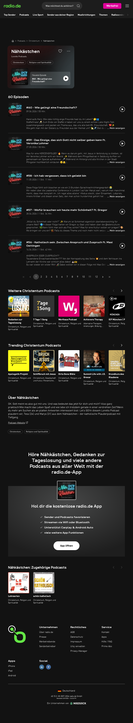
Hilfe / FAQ (107, 642)
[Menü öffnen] (127, 6)
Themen (103, 15)
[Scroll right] (128, 15)
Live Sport (38, 15)
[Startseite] (13, 41)
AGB (72, 632)
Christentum (18, 63)
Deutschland (68, 691)
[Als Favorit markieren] (60, 51)
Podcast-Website (16, 423)
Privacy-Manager (78, 651)
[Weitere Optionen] (68, 51)
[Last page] (109, 277)
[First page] (23, 277)
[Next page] (102, 277)
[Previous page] (30, 277)
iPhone (11, 666)
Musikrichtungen (86, 15)
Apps (104, 637)
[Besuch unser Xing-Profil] (48, 667)
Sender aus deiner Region (60, 15)
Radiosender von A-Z (122, 15)
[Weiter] (121, 290)
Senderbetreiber (47, 646)
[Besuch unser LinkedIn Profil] (41, 667)
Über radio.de (46, 632)
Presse (42, 637)
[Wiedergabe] (65, 78)
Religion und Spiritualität (40, 63)
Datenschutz (76, 637)
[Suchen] (78, 6)
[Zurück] (113, 290)
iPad (10, 671)
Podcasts (24, 15)
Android (12, 675)
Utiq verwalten (77, 646)
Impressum (76, 642)
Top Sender (10, 15)
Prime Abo (107, 646)
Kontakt (105, 632)
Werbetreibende (47, 642)
